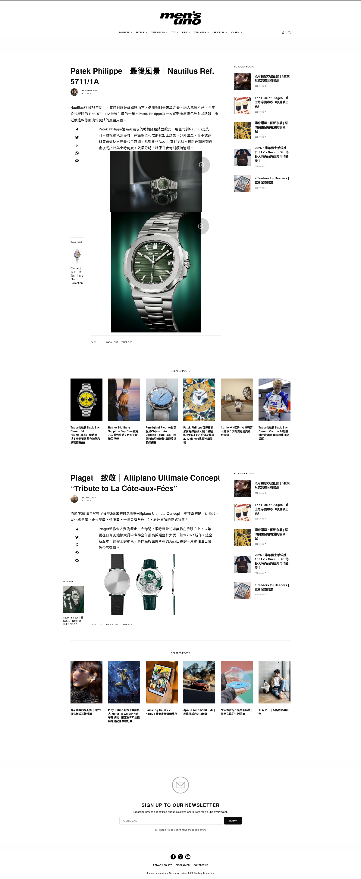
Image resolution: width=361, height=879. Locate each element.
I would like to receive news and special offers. (182, 830)
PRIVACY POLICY (162, 865)
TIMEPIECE (126, 342)
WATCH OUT (112, 342)
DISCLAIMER (183, 865)
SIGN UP (233, 820)
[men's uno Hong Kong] (180, 18)
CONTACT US (200, 865)
